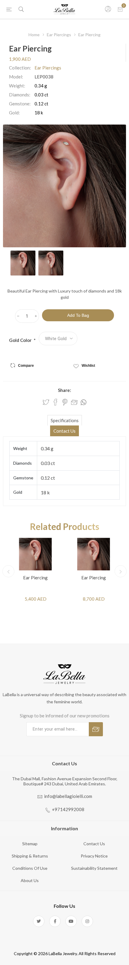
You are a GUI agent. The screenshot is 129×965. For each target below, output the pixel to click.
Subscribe (96, 729)
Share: (64, 390)
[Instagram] (87, 921)
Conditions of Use (29, 868)
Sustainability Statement (94, 868)
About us (30, 880)
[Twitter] (38, 921)
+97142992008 (68, 809)
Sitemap (30, 843)
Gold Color (20, 340)
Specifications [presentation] (65, 420)
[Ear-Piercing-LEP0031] (35, 554)
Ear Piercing (35, 577)
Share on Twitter (46, 402)
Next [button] (121, 571)
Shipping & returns (30, 855)
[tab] (64, 420)
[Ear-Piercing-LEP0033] (93, 554)
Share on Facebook (55, 402)
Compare (26, 365)
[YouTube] (71, 921)
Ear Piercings (47, 67)
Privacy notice (94, 855)
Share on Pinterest (65, 402)
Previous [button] (8, 571)
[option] (23, 263)
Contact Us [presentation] (64, 431)
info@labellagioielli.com (68, 796)
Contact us (94, 843)
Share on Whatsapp (83, 402)
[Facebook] (55, 921)
